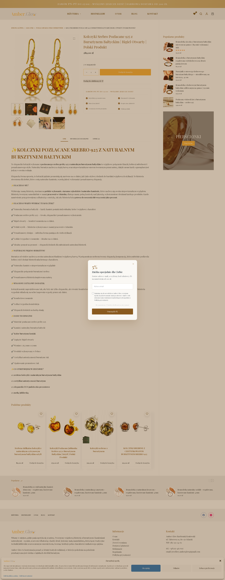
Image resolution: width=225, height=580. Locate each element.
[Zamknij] (133, 264)
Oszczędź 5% (112, 311)
